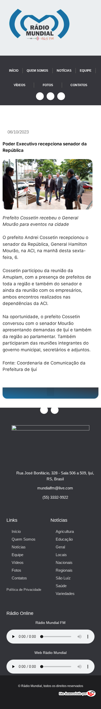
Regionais (64, 570)
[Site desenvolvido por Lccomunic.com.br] (77, 695)
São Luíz (63, 578)
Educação (64, 539)
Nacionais (64, 562)
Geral (60, 547)
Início (13, 70)
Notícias (64, 70)
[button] (50, 391)
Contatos (78, 85)
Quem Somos (37, 70)
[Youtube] (50, 96)
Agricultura (65, 531)
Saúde (61, 586)
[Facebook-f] (40, 96)
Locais (61, 555)
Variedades (65, 593)
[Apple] (61, 96)
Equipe (85, 70)
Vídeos (19, 85)
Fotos (48, 85)
